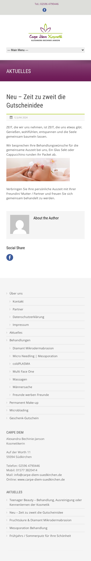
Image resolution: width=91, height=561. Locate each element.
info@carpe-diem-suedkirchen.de (38, 475)
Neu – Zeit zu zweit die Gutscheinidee (36, 512)
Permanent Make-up (24, 403)
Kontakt (18, 301)
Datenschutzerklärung (28, 317)
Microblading (19, 410)
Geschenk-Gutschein (24, 418)
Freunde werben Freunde (31, 395)
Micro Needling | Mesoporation (35, 356)
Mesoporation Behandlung (28, 528)
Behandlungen (20, 340)
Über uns (16, 293)
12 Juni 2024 (21, 117)
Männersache (22, 387)
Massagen (20, 379)
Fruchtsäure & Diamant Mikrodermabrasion (41, 520)
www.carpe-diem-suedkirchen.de (41, 479)
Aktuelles (16, 332)
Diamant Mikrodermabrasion (33, 348)
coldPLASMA (21, 364)
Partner (18, 309)
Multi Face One (23, 371)
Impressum (21, 325)
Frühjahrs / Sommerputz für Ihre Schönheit (40, 536)
